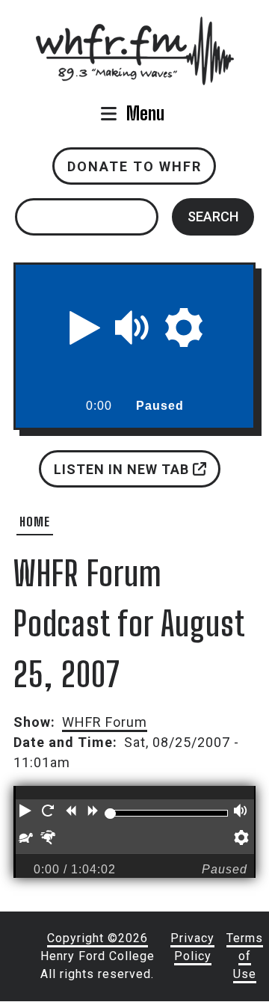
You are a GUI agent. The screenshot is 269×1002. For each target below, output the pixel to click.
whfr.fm (134, 26)
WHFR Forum (104, 722)
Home (34, 521)
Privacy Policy (192, 947)
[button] (85, 327)
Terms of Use (244, 956)
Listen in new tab (122, 468)
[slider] (110, 813)
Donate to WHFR (134, 166)
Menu (145, 113)
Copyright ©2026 (97, 938)
